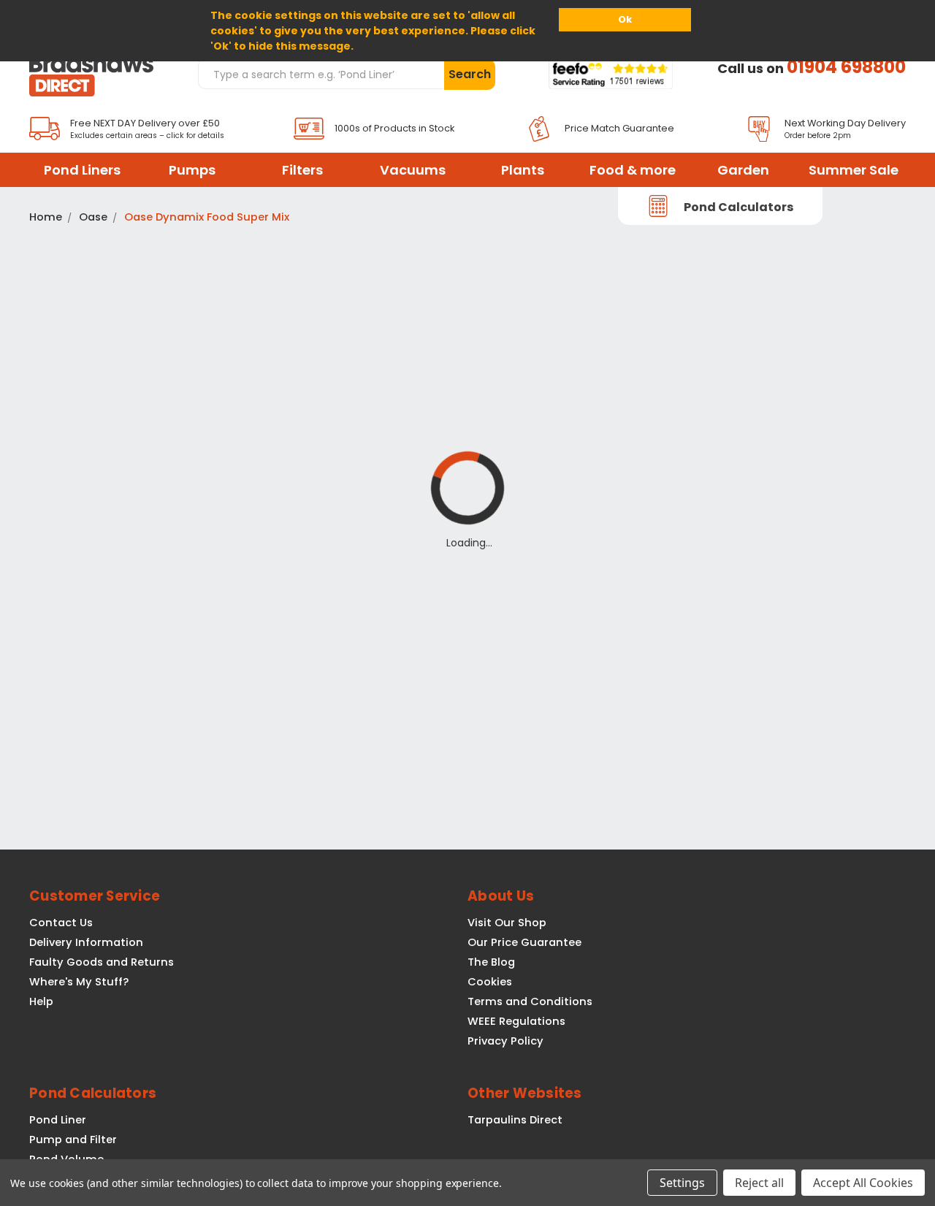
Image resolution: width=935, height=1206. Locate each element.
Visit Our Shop (507, 922)
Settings (682, 1183)
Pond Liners (82, 170)
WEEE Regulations (516, 1021)
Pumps (192, 170)
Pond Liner (57, 1120)
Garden (743, 170)
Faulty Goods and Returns (101, 962)
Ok (625, 19)
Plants (522, 170)
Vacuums (413, 170)
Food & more (632, 170)
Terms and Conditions (530, 1001)
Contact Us (61, 922)
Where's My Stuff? (79, 981)
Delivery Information (86, 942)
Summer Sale (853, 170)
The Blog (491, 962)
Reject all (759, 1183)
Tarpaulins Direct (515, 1120)
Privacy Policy (505, 1041)
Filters (302, 170)
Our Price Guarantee (524, 942)
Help (41, 1001)
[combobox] (320, 73)
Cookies (490, 981)
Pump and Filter (73, 1139)
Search (470, 74)
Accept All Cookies (863, 1183)
